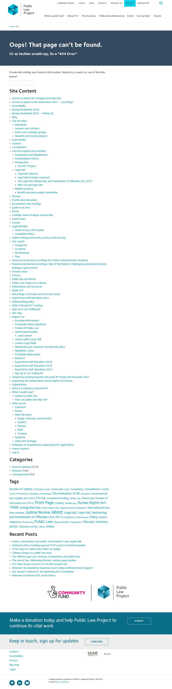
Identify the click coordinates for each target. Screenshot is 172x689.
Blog (91, 3)
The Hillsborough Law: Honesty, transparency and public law (46, 556)
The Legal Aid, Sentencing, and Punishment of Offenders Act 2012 (54, 181)
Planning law (82, 517)
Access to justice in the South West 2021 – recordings (42, 102)
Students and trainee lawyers (31, 136)
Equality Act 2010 (24, 498)
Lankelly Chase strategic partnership (32, 215)
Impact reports (20, 448)
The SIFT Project (26, 166)
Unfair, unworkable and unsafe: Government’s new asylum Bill (47, 541)
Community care (60, 489)
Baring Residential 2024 (25, 109)
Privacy (16, 275)
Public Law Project (62, 682)
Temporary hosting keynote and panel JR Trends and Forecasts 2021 (51, 377)
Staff (20, 430)
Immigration (21, 162)
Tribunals (88, 522)
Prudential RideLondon (27, 354)
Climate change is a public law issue (32, 553)
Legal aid (70, 512)
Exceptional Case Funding (26, 204)
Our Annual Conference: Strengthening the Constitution (43, 571)
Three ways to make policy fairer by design (36, 549)
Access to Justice (20, 489)
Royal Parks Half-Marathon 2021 (34, 369)
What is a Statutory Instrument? (30, 388)
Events (130, 16)
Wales (42, 527)
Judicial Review (38, 513)
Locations (20, 249)
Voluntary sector (28, 526)
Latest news (19, 219)
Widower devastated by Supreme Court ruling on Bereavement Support (52, 568)
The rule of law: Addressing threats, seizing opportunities (44, 560)
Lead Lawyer (24, 335)
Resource (17, 470)
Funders (21, 422)
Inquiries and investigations (73, 508)
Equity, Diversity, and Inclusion (34, 418)
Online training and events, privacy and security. (39, 237)
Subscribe (96, 642)
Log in (15, 452)
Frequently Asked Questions (30, 324)
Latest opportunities (26, 332)
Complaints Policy (25, 234)
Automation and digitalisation (31, 155)
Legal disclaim (20, 226)
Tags (17, 256)
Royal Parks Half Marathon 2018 (33, 362)
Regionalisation (61, 522)
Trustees (22, 433)
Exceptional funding (57, 498)
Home (15, 211)
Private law (27, 522)
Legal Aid (20, 170)
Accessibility (19, 106)
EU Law (41, 498)
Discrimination (62, 493)
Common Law (41, 489)
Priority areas (19, 271)
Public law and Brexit (23, 279)
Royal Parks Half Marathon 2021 (30, 298)
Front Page (44, 503)
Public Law (43, 522)
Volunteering (19, 384)
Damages (34, 494)
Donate (130, 3)
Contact (102, 3)
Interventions (16, 513)
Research (20, 358)
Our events (18, 241)
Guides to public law (26, 396)
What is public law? (54, 16)
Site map (17, 313)
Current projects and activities (29, 151)
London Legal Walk (25, 343)
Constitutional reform (27, 158)
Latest (81, 3)
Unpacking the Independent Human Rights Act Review (42, 381)
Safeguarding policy (23, 302)
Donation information (27, 320)
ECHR (76, 493)
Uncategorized (20, 474)
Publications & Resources (112, 16)
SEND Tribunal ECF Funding (27, 305)
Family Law (75, 498)
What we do (19, 403)
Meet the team (23, 415)
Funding (59, 503)
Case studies (19, 140)
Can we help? (143, 16)
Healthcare (70, 503)
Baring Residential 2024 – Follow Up (32, 113)
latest (57, 512)
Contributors (19, 147)
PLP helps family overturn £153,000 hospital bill (39, 564)
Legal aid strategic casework (33, 177)
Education (86, 494)
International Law (99, 507)
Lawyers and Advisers (27, 128)
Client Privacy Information (29, 230)
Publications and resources (27, 286)
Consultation (92, 489)
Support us (116, 3)
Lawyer (16, 222)
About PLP (73, 16)
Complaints (77, 489)
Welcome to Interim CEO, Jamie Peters (34, 575)
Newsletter (143, 3)
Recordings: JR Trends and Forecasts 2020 (36, 294)
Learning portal (66, 3)
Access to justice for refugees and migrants (36, 98)
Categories (21, 245)
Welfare (50, 526)
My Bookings (22, 253)
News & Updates (21, 467)
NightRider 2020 (24, 350)
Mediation (69, 517)
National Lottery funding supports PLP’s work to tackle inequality (49, 545)
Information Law (50, 508)
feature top (88, 498)
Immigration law (30, 507)
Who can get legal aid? (30, 185)
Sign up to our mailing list (26, 309)
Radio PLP (17, 290)
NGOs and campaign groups (30, 132)
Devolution (45, 494)
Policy (94, 517)
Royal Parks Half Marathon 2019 (33, 366)
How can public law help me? (31, 399)
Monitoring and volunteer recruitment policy (40, 347)
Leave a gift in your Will (28, 339)
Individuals (20, 124)
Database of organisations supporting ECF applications (43, 445)
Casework (20, 407)
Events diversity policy (24, 200)
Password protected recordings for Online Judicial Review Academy (50, 260)
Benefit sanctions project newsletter (37, 192)
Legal (12, 669)
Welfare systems (24, 189)
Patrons (21, 426)
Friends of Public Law (27, 328)
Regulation (76, 522)
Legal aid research (27, 173)
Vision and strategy (26, 441)
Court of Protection (18, 494)
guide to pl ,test (21, 207)
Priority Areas (89, 16)
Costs (104, 489)
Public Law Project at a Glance (29, 283)
